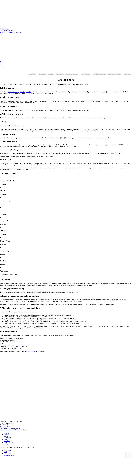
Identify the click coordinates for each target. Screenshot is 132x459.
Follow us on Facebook (6, 429)
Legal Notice (7, 450)
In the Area (7, 441)
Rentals (42, 74)
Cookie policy (8, 453)
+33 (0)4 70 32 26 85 (7, 30)
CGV (5, 452)
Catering (59, 74)
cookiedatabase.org (30, 351)
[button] (6, 67)
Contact (127, 74)
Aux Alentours (114, 74)
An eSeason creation (9, 455)
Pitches (50, 74)
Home (2, 25)
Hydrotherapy (99, 74)
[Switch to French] (10, 68)
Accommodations (9, 442)
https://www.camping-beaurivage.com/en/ (19, 92)
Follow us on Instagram (20, 429)
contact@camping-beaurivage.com (11, 32)
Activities (85, 74)
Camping (31, 74)
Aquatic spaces (71, 74)
